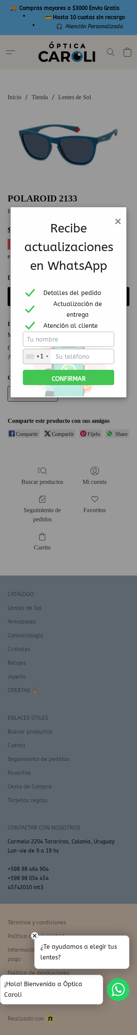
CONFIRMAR (69, 378)
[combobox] (37, 356)
